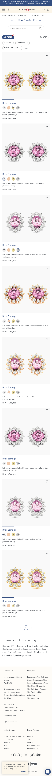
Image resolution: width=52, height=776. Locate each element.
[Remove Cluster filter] (28, 43)
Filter (10, 36)
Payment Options (33, 745)
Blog (5, 745)
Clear (25, 48)
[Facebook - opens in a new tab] (13, 755)
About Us (7, 742)
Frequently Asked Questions (14, 736)
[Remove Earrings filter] (14, 43)
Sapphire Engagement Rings (37, 683)
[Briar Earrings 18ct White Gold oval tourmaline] (26, 228)
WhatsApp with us (11, 707)
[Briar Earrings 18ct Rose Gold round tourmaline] (26, 299)
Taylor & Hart (26, 9)
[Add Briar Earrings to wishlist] (47, 54)
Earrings (20, 16)
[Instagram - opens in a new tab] (26, 755)
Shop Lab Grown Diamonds (37, 689)
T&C (29, 739)
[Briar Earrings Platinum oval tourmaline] (26, 512)
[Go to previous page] (21, 628)
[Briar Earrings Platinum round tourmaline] (26, 157)
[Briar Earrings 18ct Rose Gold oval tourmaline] (26, 370)
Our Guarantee (9, 739)
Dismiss (24, 772)
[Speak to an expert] (43, 9)
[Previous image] (5, 76)
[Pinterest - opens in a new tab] (20, 755)
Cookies (30, 742)
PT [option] (4, 108)
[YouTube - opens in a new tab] (38, 755)
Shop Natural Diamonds (36, 686)
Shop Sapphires (33, 698)
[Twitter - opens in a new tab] (32, 755)
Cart (48, 9)
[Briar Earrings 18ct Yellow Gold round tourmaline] (26, 86)
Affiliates (7, 748)
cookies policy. (11, 768)
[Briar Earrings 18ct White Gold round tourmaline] (26, 441)
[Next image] (46, 76)
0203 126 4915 (9, 704)
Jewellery (11, 16)
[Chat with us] (48, 772)
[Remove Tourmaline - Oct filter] (20, 48)
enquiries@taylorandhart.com (14, 710)
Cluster (27, 16)
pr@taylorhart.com (10, 722)
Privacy (30, 736)
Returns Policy (32, 748)
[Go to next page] (31, 628)
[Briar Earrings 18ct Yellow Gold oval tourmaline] (26, 583)
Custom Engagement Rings (37, 680)
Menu (3, 9)
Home (4, 16)
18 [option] (9, 108)
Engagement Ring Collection (37, 677)
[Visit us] (8, 9)
